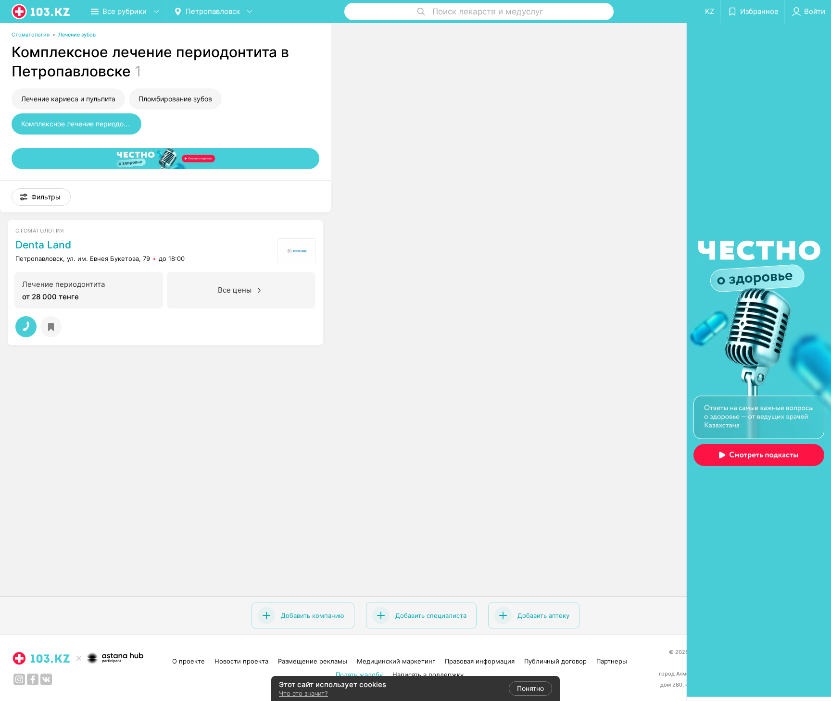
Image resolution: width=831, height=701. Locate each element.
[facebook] (32, 679)
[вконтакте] (46, 679)
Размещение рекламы (312, 661)
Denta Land (43, 245)
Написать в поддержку (428, 674)
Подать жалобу (359, 674)
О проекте (188, 661)
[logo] (41, 11)
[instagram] (19, 679)
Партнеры (611, 661)
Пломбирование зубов (175, 99)
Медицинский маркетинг (396, 661)
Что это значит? (303, 693)
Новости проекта (241, 661)
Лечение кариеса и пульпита (68, 99)
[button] (41, 197)
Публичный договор (555, 661)
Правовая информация (480, 661)
